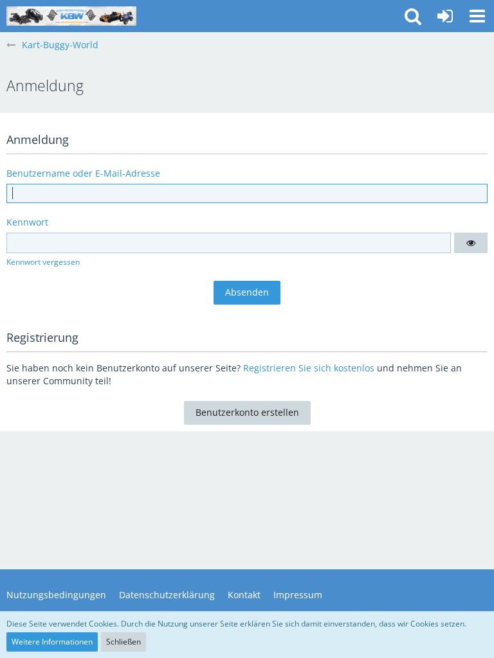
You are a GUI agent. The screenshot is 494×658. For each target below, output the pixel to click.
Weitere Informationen (52, 641)
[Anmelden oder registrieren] (445, 16)
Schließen (123, 641)
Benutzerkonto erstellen (247, 412)
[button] (477, 16)
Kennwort (27, 222)
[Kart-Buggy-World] (71, 16)
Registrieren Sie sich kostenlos (308, 368)
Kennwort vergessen (43, 261)
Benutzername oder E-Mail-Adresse (83, 173)
